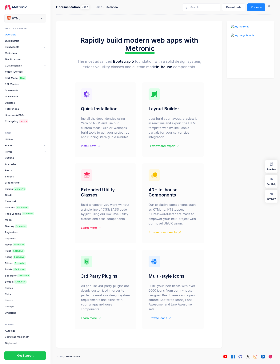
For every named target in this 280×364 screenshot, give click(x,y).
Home (98, 7)
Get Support (25, 355)
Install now (88, 146)
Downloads (233, 7)
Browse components (163, 232)
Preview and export (162, 146)
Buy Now (271, 198)
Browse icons (158, 318)
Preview (256, 7)
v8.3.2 (85, 7)
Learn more (89, 227)
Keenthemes (73, 356)
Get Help (271, 184)
